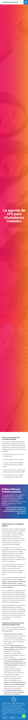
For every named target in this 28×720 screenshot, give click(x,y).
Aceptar (5, 717)
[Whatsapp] (24, 716)
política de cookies (11, 709)
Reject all (12, 717)
